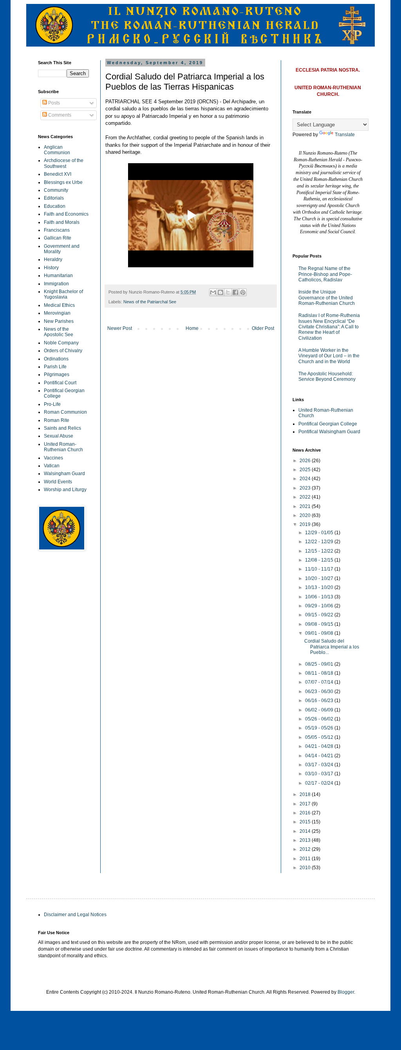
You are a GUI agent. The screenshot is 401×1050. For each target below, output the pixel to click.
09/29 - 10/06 (319, 606)
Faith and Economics (66, 214)
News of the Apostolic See (58, 331)
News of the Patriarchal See (149, 301)
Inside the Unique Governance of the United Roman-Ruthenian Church (326, 297)
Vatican (52, 465)
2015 (306, 822)
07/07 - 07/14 (319, 682)
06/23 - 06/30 (319, 691)
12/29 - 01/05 (319, 532)
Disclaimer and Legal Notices (75, 914)
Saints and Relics (62, 428)
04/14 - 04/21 (319, 755)
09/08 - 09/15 (319, 624)
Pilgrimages (56, 374)
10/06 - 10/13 (319, 597)
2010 (306, 867)
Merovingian (57, 313)
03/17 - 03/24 (319, 764)
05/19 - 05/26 (319, 728)
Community (56, 190)
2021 (306, 506)
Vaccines (53, 458)
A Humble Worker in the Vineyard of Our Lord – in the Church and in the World (328, 356)
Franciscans (57, 230)
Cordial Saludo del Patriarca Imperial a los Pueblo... (331, 646)
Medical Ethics (59, 305)
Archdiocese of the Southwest (63, 163)
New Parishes (59, 321)
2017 (306, 804)
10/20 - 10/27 (319, 578)
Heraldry (53, 259)
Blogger (346, 992)
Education (54, 206)
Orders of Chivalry (63, 350)
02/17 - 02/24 (319, 783)
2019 (306, 524)
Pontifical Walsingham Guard (329, 431)
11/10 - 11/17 (319, 569)
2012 (306, 849)
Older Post (263, 328)
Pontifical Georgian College (327, 424)
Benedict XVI (57, 174)
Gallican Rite (57, 238)
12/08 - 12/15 (319, 560)
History (51, 267)
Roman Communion (65, 412)
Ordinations (56, 359)
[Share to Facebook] (235, 292)
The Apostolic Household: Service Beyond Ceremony (327, 376)
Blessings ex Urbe (63, 182)
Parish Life (55, 366)
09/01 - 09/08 (319, 633)
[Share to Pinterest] (243, 292)
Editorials (54, 198)
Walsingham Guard (64, 473)
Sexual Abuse (58, 436)
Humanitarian (58, 275)
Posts (53, 103)
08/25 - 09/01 (319, 664)
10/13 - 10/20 (319, 587)
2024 (306, 478)
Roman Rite (56, 420)
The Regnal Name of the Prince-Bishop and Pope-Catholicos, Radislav (325, 274)
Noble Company (61, 343)
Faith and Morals (61, 222)
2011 (306, 858)
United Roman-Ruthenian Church (63, 446)
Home (192, 328)
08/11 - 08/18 (319, 673)
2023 (306, 488)
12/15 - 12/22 (319, 551)
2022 (306, 497)
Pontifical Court (60, 382)
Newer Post (119, 328)
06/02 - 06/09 (319, 710)
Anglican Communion (57, 149)
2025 (306, 469)
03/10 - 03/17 (319, 773)
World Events (58, 481)
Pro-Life (52, 404)
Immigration (56, 283)
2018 (306, 794)
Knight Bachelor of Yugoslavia (63, 294)
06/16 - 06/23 (319, 700)
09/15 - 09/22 (319, 615)
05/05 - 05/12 (319, 737)
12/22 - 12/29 (319, 541)
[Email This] (213, 292)
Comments (59, 115)
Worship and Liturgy (65, 489)
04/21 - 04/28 (319, 746)
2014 (306, 831)
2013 (306, 840)
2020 (306, 515)
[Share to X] (228, 292)
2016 (306, 813)
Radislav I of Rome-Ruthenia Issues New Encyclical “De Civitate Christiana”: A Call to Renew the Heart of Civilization (329, 327)
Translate (345, 134)
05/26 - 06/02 (319, 719)
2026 (306, 460)
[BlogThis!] (220, 292)
